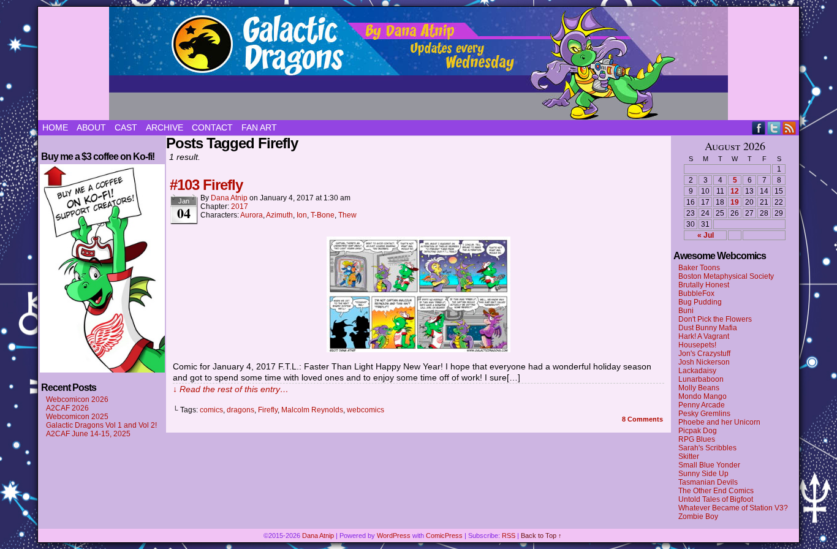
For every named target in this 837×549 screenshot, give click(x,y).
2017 (239, 206)
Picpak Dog (697, 430)
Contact (212, 127)
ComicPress (444, 535)
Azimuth (279, 215)
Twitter (774, 127)
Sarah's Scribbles (707, 448)
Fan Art (259, 127)
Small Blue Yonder (709, 465)
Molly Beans (698, 388)
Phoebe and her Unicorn (719, 422)
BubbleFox (696, 293)
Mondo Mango (702, 396)
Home (55, 127)
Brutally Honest (703, 285)
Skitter (688, 456)
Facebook (759, 127)
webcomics (365, 410)
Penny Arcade (701, 405)
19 (734, 202)
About (91, 127)
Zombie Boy (698, 516)
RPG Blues (696, 439)
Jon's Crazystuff (704, 353)
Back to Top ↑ (541, 535)
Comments (642, 419)
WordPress (394, 535)
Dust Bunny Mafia (707, 328)
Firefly (268, 410)
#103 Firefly (206, 184)
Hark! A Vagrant (703, 336)
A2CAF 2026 (67, 408)
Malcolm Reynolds (312, 410)
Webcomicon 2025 (77, 416)
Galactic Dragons (418, 63)
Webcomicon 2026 (77, 399)
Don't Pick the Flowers (715, 319)
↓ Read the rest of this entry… (231, 389)
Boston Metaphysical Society (726, 276)
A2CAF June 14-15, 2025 (88, 434)
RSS (789, 127)
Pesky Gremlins (704, 413)
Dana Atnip (229, 198)
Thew (347, 215)
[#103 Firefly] (418, 349)
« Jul (705, 235)
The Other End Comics (716, 491)
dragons (240, 410)
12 (734, 191)
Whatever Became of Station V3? (733, 508)
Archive (164, 127)
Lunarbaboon (701, 379)
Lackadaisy (697, 370)
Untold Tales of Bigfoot (715, 499)
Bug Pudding (700, 302)
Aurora (251, 215)
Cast (126, 127)
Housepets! (697, 345)
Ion (302, 215)
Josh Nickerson (704, 362)
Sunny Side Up (703, 473)
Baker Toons (699, 267)
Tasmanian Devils (708, 482)
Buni (686, 310)
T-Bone (323, 215)
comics (211, 410)
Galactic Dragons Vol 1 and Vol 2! (101, 425)
